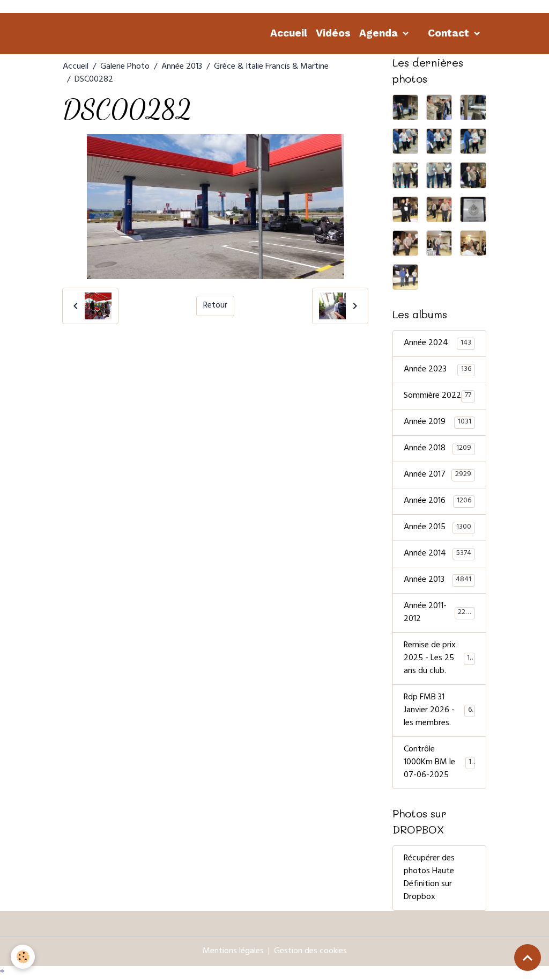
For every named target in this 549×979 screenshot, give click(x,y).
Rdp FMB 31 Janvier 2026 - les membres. (440, 711)
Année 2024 (437, 343)
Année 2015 (437, 528)
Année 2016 (437, 501)
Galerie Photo (125, 67)
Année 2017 (437, 475)
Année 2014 (437, 554)
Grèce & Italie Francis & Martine (271, 67)
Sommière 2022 (437, 396)
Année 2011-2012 (439, 612)
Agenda (379, 33)
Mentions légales (233, 952)
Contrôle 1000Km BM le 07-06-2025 (439, 763)
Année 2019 (437, 422)
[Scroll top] (527, 957)
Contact (450, 33)
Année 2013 (181, 67)
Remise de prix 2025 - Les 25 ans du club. (441, 659)
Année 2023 (437, 370)
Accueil (288, 33)
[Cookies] (23, 957)
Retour (215, 306)
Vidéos (333, 33)
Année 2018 (437, 449)
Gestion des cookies (310, 951)
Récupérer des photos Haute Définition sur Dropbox (429, 878)
